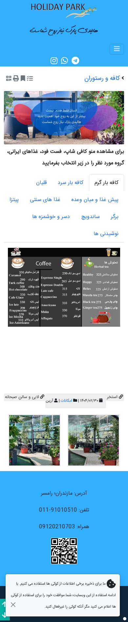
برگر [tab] (114, 216)
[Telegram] (75, 60)
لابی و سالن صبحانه (22, 397)
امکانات (66, 400)
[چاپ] (16, 79)
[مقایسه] (30, 79)
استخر (113, 397)
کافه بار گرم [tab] (106, 182)
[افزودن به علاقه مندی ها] (23, 79)
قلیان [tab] (41, 182)
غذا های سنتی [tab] (45, 199)
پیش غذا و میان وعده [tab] (95, 199)
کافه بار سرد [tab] (70, 182)
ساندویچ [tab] (90, 216)
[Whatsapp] (64, 60)
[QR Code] (8, 79)
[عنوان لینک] (64, 10)
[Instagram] (54, 60)
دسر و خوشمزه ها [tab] (51, 216)
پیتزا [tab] (14, 199)
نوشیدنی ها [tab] (106, 233)
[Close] (13, 604)
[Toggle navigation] (117, 49)
